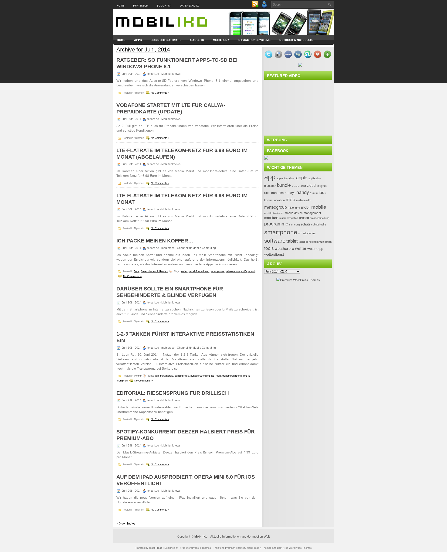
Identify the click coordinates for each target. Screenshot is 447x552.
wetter (300, 248)
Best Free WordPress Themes (294, 547)
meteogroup (275, 207)
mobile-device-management (302, 213)
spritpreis (122, 380)
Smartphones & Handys (154, 271)
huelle (314, 193)
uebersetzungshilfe (236, 271)
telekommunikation (320, 241)
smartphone (217, 271)
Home (120, 5)
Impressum (140, 5)
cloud (311, 185)
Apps (138, 40)
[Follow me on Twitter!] (265, 7)
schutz (305, 223)
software (274, 240)
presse (304, 217)
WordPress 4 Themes (259, 547)
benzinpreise (182, 375)
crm (267, 192)
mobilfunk (271, 217)
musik (282, 218)
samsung (294, 224)
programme (276, 223)
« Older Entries (125, 523)
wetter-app (315, 248)
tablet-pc (303, 241)
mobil (305, 207)
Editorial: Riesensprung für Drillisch (172, 393)
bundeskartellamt (200, 375)
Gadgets (197, 40)
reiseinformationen (199, 271)
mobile (318, 206)
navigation (292, 218)
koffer (184, 271)
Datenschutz (189, 5)
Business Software (166, 40)
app (157, 375)
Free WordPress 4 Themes (195, 547)
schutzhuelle (318, 224)
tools (269, 248)
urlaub (251, 271)
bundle (284, 184)
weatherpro (284, 248)
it (325, 193)
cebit (303, 185)
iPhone (138, 375)
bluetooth (270, 186)
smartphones (307, 233)
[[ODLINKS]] (164, 5)
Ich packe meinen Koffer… (154, 241)
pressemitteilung (319, 218)
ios (212, 375)
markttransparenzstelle (229, 375)
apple (301, 177)
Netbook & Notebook (296, 40)
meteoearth (303, 200)
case (296, 185)
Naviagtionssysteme (254, 40)
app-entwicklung (285, 178)
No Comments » (160, 92)
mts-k (246, 375)
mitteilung (294, 207)
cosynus (322, 186)
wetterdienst (274, 254)
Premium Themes (235, 547)
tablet (292, 240)
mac (290, 199)
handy (302, 191)
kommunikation (274, 200)
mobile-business (274, 213)
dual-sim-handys (283, 192)
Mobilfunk (221, 40)
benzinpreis (166, 375)
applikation (314, 178)
